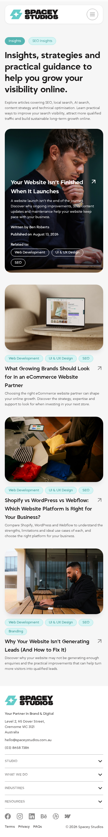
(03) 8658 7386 (17, 748)
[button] (54, 761)
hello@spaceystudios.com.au (28, 740)
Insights (15, 41)
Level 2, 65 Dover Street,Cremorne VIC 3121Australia (25, 727)
